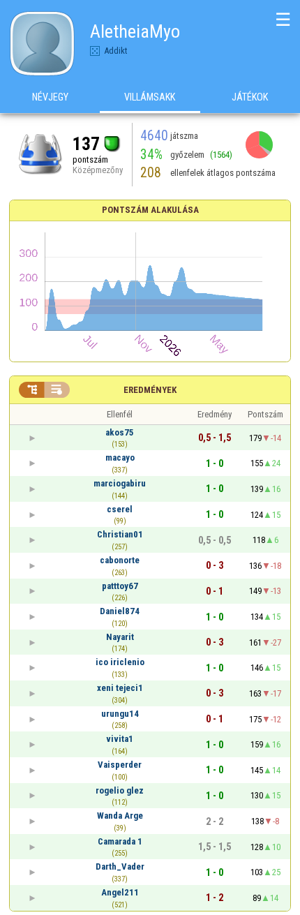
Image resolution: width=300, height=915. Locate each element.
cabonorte (120, 560)
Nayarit (120, 637)
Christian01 (120, 534)
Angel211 (120, 892)
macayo (120, 457)
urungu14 (120, 713)
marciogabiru (119, 483)
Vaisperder (120, 764)
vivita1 (119, 739)
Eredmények (150, 390)
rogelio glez (120, 790)
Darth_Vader (120, 866)
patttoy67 (120, 586)
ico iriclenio (120, 662)
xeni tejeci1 (120, 688)
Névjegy (50, 97)
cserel (120, 509)
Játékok (250, 97)
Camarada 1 (120, 841)
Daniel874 (120, 611)
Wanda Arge (120, 815)
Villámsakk (149, 97)
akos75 (119, 432)
